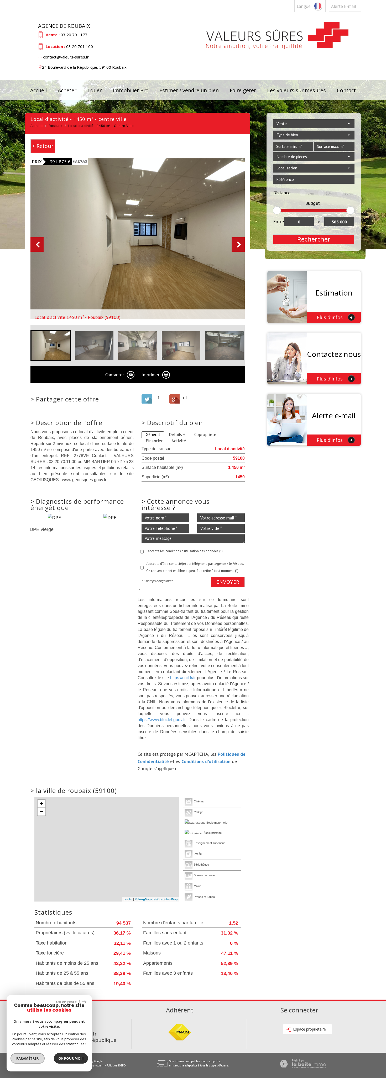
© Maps (143, 899)
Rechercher (313, 239)
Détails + (177, 434)
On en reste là (68, 1001)
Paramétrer (28, 1058)
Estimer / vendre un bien (189, 90)
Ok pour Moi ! (71, 1058)
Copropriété (205, 434)
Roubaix (55, 126)
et (320, 221)
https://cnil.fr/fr (183, 677)
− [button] (41, 811)
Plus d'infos (335, 317)
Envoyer (227, 582)
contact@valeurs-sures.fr (66, 57)
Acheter (67, 90)
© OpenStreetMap (166, 899)
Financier (154, 441)
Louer (94, 90)
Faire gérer (243, 90)
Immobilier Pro (131, 90)
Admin (100, 1065)
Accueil (38, 90)
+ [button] (41, 803)
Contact (346, 90)
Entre (278, 221)
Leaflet (128, 899)
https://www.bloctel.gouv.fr (161, 719)
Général (153, 434)
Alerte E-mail (343, 6)
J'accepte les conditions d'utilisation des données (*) (184, 551)
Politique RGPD (116, 1065)
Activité (178, 441)
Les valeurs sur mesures (296, 90)
